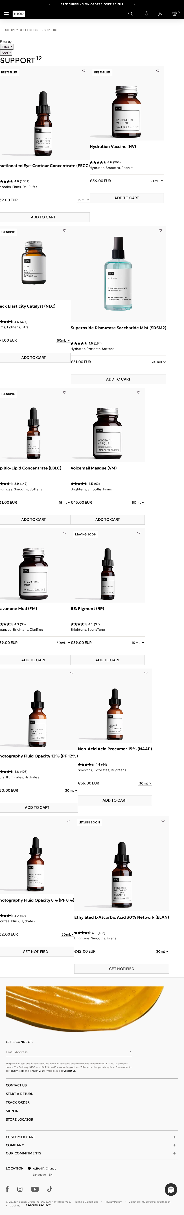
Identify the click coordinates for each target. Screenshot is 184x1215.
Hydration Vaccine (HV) (113, 146)
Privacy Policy (17, 1070)
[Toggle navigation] (6, 13)
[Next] (134, 4)
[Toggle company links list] (174, 1145)
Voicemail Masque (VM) (94, 468)
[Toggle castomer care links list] (174, 1137)
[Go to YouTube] (35, 1189)
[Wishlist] (84, 68)
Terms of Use (36, 1070)
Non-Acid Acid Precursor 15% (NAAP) (115, 748)
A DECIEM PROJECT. (38, 1205)
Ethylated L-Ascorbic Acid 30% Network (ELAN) (121, 917)
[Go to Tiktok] (49, 1189)
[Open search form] (130, 13)
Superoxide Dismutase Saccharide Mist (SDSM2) (118, 327)
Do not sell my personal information (150, 1201)
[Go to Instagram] (20, 1189)
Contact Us (69, 1070)
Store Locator (19, 1119)
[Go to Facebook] (7, 1189)
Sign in (12, 1111)
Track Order (18, 1102)
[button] (171, 1189)
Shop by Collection (22, 30)
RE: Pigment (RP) (87, 608)
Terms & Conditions (86, 1201)
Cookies (15, 1205)
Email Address (17, 1052)
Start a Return (19, 1094)
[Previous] (49, 4)
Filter (6, 47)
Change (51, 1168)
